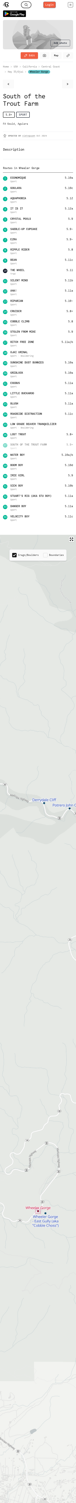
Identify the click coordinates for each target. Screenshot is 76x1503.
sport (23, 114)
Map (56, 55)
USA (16, 66)
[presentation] (60, 43)
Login (49, 4)
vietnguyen (28, 136)
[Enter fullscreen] (71, 539)
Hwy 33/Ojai (15, 71)
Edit (32, 55)
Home (6, 66)
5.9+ (9, 114)
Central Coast (51, 66)
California (30, 66)
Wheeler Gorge (39, 71)
